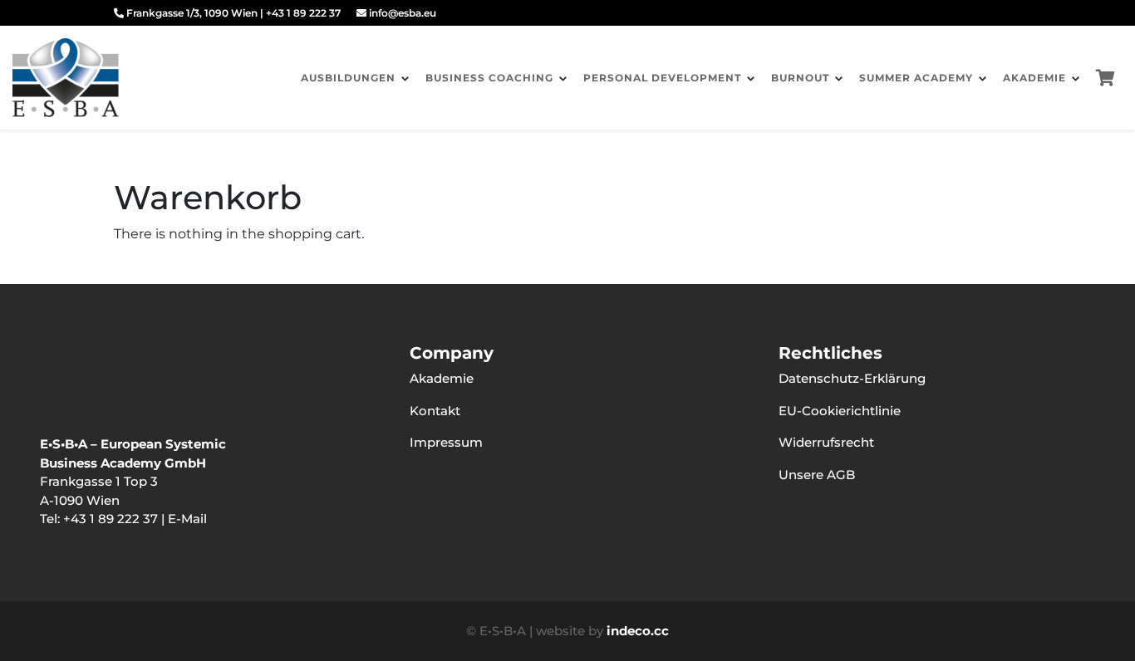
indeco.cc (638, 631)
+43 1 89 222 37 (303, 13)
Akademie (442, 378)
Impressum (446, 442)
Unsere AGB (817, 474)
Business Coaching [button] (489, 77)
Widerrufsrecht (826, 442)
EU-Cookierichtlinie (840, 411)
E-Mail (187, 518)
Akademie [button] (1034, 77)
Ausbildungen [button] (348, 77)
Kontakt (435, 411)
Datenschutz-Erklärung (852, 378)
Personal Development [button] (662, 77)
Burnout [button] (800, 77)
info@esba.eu (401, 13)
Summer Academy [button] (916, 77)
